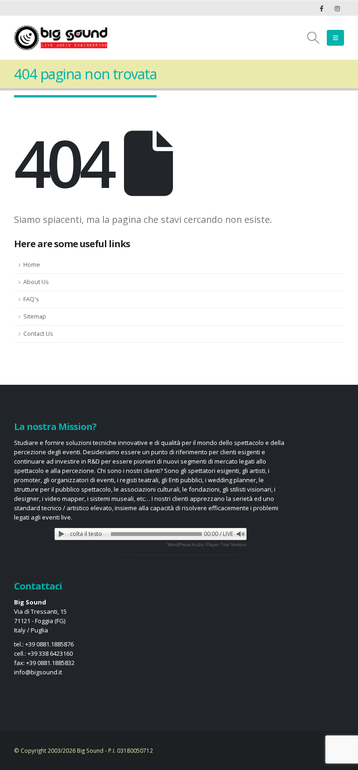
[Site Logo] (60, 37)
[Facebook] (321, 8)
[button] (313, 38)
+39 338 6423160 (50, 653)
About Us (36, 282)
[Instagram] (337, 8)
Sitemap (34, 316)
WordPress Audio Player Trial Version (207, 544)
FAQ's (31, 299)
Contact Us (38, 334)
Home (31, 265)
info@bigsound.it (38, 672)
